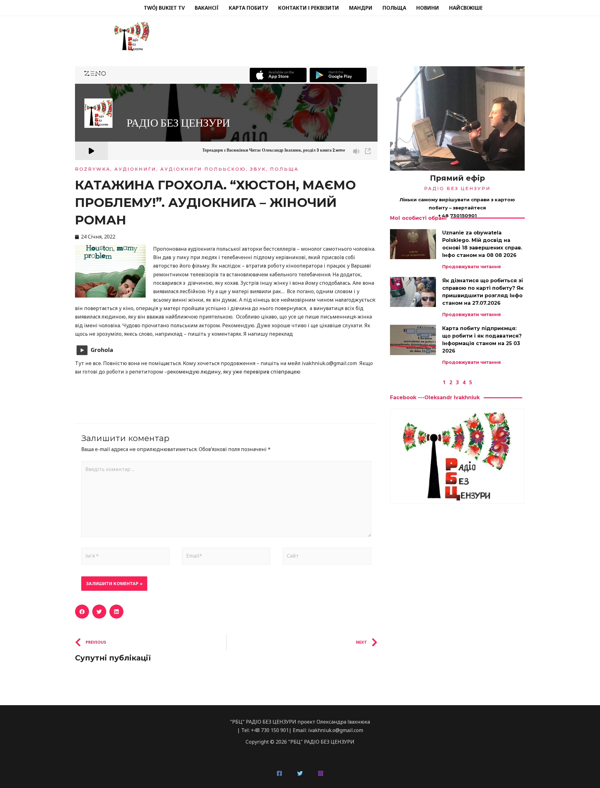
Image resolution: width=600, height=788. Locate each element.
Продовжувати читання (471, 266)
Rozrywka (92, 169)
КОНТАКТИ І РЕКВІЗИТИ (308, 7)
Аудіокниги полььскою (203, 169)
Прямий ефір (457, 178)
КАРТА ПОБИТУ (248, 7)
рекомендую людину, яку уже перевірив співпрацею (233, 371)
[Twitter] (300, 773)
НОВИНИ (427, 7)
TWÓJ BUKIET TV (164, 7)
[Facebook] (279, 773)
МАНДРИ (360, 7)
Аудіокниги (135, 169)
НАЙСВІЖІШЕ (465, 7)
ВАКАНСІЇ (207, 7)
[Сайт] (327, 557)
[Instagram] (320, 773)
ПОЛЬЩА (394, 7)
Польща (284, 169)
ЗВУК (258, 169)
